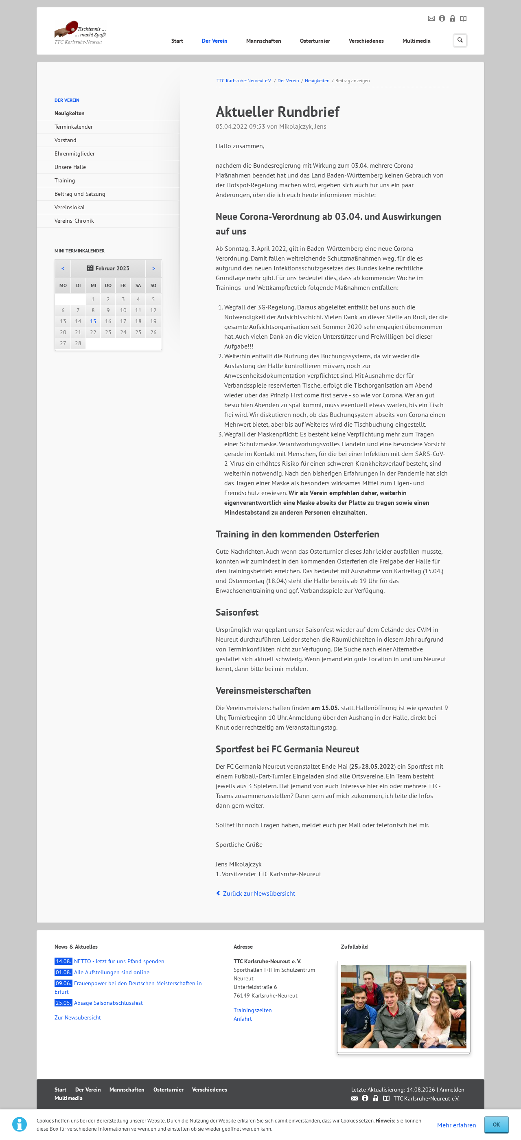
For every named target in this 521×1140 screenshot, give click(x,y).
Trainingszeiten (253, 1010)
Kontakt (431, 18)
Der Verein (215, 40)
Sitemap (463, 18)
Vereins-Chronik (74, 220)
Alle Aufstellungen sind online (102, 972)
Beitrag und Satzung (80, 193)
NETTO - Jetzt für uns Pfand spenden (110, 961)
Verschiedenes (366, 40)
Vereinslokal (70, 207)
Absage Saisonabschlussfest (99, 1002)
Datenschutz (452, 18)
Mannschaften (263, 40)
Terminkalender (74, 126)
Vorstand (66, 140)
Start (177, 40)
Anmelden (452, 1089)
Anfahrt (243, 1018)
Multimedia (417, 40)
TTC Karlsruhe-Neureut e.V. (244, 80)
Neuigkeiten (317, 80)
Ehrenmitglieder (75, 153)
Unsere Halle (70, 167)
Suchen (460, 40)
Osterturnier (315, 40)
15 (93, 321)
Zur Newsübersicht (78, 1017)
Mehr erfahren (456, 1125)
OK (496, 1124)
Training (65, 180)
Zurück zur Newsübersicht (259, 893)
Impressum (442, 18)
